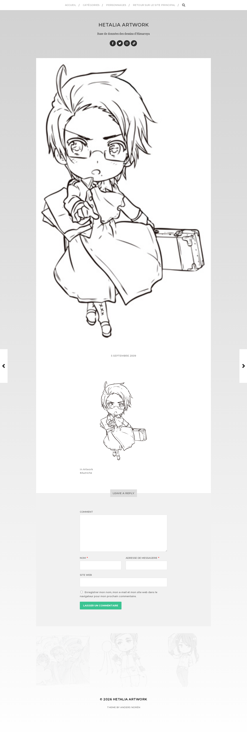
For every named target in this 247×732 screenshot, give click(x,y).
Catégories (91, 5)
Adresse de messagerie (142, 557)
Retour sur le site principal (154, 5)
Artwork (88, 469)
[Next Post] (243, 366)
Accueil (70, 5)
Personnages (116, 5)
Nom (84, 557)
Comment (86, 511)
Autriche (87, 472)
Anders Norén (130, 707)
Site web (86, 574)
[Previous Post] (4, 366)
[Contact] (134, 43)
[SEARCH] (183, 5)
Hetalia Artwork (123, 25)
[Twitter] (120, 43)
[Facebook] (113, 43)
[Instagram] (127, 43)
